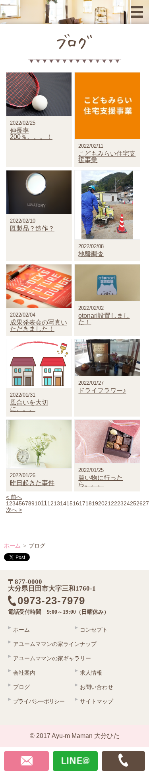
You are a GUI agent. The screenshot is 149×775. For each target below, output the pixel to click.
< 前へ (14, 497)
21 (107, 503)
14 (63, 503)
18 (88, 503)
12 (50, 503)
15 (69, 503)
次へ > (14, 510)
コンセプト (94, 629)
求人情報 (91, 672)
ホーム (12, 545)
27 (146, 503)
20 (101, 503)
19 (95, 503)
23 (120, 503)
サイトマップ (96, 701)
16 (76, 503)
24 (127, 503)
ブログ (21, 687)
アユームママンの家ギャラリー (52, 658)
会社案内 (24, 672)
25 (133, 503)
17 (82, 503)
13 (57, 503)
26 (139, 503)
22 (114, 503)
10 (38, 503)
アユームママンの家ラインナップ (55, 644)
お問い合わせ (96, 687)
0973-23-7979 (56, 601)
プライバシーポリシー (38, 701)
